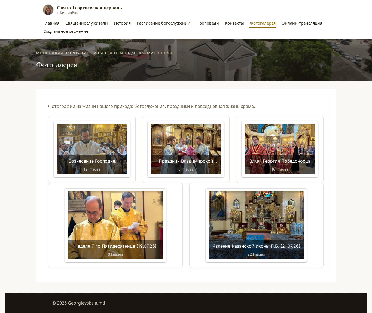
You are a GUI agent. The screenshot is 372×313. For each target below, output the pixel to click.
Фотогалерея (263, 23)
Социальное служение (65, 31)
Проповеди (207, 23)
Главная (51, 23)
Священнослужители (86, 23)
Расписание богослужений (163, 23)
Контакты (234, 23)
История (122, 23)
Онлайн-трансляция (302, 23)
